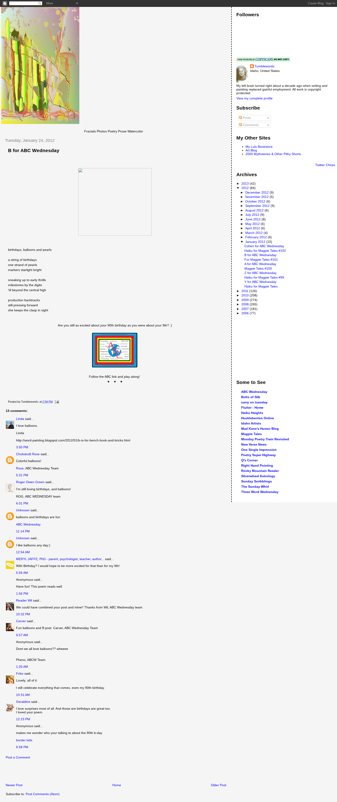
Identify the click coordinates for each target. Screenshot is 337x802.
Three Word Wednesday (260, 492)
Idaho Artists (251, 423)
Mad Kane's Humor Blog (260, 428)
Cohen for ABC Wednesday (264, 246)
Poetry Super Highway (258, 455)
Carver (21, 621)
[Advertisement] (54, 772)
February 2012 (256, 237)
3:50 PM (22, 447)
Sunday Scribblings (256, 481)
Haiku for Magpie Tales (261, 286)
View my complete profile (254, 98)
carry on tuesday (254, 402)
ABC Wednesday (28, 524)
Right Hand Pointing (257, 465)
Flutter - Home (252, 407)
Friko (19, 673)
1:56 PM (22, 593)
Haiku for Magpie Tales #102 (265, 250)
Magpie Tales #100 (258, 268)
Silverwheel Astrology (258, 476)
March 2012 (254, 233)
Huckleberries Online (257, 418)
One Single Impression (259, 450)
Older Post (218, 785)
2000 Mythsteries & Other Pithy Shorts (273, 154)
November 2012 (257, 197)
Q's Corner (249, 460)
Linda (20, 419)
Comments (250, 125)
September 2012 (258, 206)
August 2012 (255, 210)
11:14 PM (23, 531)
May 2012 (253, 224)
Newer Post (14, 785)
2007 (245, 309)
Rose (20, 468)
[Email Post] (56, 401)
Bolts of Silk (250, 397)
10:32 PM (23, 614)
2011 (245, 291)
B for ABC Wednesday (33, 150)
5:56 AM (22, 573)
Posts (246, 118)
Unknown (23, 510)
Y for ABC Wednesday (260, 282)
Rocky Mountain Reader (260, 471)
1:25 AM (22, 666)
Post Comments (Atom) (43, 794)
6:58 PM (22, 747)
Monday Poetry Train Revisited (265, 439)
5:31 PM (22, 475)
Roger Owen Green (30, 482)
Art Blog (251, 150)
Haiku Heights (252, 413)
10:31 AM (23, 695)
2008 (245, 304)
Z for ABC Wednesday (260, 273)
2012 (245, 188)
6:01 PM (22, 503)
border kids (24, 740)
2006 (245, 313)
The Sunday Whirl (255, 486)
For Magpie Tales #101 (261, 259)
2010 (245, 295)
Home (116, 785)
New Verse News (254, 444)
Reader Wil (24, 600)
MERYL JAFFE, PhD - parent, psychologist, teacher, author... (60, 559)
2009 (245, 300)
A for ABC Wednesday (260, 264)
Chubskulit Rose (28, 454)
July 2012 (252, 214)
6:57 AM (22, 635)
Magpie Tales (251, 434)
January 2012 (255, 242)
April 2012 (253, 228)
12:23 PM (23, 719)
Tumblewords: (265, 66)
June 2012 (253, 219)
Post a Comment (18, 757)
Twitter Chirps (325, 165)
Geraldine (23, 701)
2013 (245, 183)
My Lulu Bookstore (259, 146)
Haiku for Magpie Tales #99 (264, 277)
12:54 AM (23, 552)
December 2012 (257, 192)
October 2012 (255, 201)
